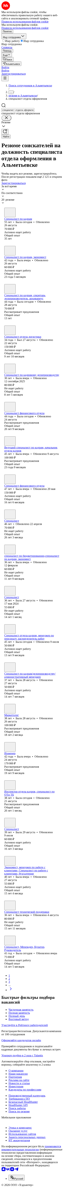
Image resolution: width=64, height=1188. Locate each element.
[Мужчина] (10, 330)
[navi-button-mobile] (5, 78)
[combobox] (17, 110)
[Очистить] (6, 118)
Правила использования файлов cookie (25, 27)
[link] (7, 59)
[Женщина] (10, 212)
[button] (5, 67)
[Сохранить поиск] (5, 132)
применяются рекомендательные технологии (31, 1148)
